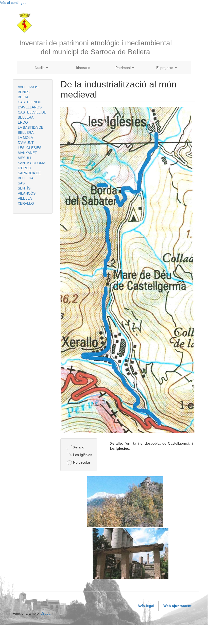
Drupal (46, 613)
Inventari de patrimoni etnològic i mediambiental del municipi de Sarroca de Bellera (95, 47)
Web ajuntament (177, 606)
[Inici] (26, 22)
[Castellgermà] (125, 501)
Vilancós (27, 193)
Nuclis (40, 68)
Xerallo (26, 203)
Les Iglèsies (29, 148)
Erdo (23, 122)
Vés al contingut (13, 3)
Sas (21, 183)
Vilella (25, 198)
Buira (23, 97)
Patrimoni (123, 68)
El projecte (165, 68)
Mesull (25, 158)
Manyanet (27, 153)
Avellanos (28, 87)
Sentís (24, 188)
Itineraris (83, 68)
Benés (23, 92)
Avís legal (145, 606)
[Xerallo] (130, 553)
